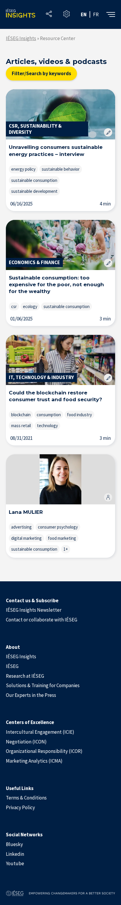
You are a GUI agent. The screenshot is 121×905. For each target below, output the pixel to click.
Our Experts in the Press (31, 695)
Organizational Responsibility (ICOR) (44, 751)
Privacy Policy (20, 807)
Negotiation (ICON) (26, 741)
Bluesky (14, 844)
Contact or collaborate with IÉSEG (41, 619)
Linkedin (15, 854)
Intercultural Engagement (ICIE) (40, 732)
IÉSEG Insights (21, 38)
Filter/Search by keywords (41, 73)
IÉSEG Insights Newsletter (33, 610)
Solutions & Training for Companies (43, 685)
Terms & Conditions (26, 797)
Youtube (15, 863)
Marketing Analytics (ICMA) (34, 761)
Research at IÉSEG (25, 676)
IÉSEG (12, 666)
